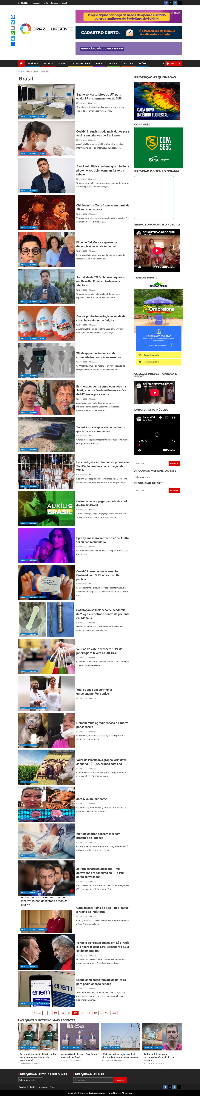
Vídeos (42, 708)
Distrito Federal (80, 63)
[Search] (163, 63)
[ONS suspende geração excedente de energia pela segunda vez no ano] (120, 1036)
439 (68, 1013)
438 (62, 1013)
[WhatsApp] (13, 33)
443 (95, 1013)
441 (82, 1013)
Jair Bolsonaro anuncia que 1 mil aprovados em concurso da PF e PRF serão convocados (100, 873)
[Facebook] (13, 17)
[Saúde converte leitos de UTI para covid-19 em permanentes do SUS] (46, 101)
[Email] (13, 27)
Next (114, 1013)
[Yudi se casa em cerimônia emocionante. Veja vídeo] (46, 693)
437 (55, 1013)
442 (88, 1013)
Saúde (142, 63)
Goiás (62, 63)
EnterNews (113, 1093)
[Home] (21, 63)
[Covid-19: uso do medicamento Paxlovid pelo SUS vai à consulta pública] (46, 582)
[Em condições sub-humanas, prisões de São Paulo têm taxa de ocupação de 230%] (46, 471)
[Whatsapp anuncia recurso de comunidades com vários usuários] (46, 360)
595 (106, 1013)
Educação (34, 1004)
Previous (37, 1013)
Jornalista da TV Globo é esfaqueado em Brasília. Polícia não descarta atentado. (100, 281)
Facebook (36, 3)
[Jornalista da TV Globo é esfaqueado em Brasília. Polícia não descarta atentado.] (46, 286)
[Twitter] (13, 22)
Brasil (100, 63)
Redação (93, 103)
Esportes (148, 1047)
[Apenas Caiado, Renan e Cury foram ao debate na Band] (79, 1036)
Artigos (48, 63)
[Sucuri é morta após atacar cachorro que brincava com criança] (46, 434)
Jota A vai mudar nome (91, 799)
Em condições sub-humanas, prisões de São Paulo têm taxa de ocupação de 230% (102, 466)
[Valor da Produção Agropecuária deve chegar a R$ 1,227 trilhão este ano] (46, 767)
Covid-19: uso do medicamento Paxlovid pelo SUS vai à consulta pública (98, 575)
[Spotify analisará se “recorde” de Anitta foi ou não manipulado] (46, 545)
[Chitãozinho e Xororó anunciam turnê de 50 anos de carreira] (46, 212)
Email (64, 3)
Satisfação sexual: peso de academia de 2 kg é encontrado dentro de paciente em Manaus (102, 614)
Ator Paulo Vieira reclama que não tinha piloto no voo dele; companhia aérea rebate (102, 170)
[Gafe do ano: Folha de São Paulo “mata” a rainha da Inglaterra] (46, 915)
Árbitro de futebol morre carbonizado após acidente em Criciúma (159, 1057)
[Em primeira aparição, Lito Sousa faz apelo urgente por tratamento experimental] (38, 1036)
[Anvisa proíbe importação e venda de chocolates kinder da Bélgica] (46, 323)
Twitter (46, 3)
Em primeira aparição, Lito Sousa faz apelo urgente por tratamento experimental (38, 1057)
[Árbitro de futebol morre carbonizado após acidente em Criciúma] (162, 1036)
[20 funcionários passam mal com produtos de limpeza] (46, 841)
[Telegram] (13, 38)
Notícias (33, 63)
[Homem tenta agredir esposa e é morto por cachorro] (46, 730)
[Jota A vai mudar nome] (46, 804)
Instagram (55, 3)
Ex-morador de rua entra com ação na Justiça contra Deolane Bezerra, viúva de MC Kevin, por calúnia (101, 390)
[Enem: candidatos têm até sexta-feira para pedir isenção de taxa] (46, 989)
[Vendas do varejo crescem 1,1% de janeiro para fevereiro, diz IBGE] (46, 656)
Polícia (113, 63)
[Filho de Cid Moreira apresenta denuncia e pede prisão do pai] (46, 249)
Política (128, 63)
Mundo (32, 930)
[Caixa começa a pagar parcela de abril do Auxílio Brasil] (46, 508)
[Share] (13, 44)
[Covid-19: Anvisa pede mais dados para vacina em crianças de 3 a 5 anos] (46, 138)
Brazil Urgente (44, 39)
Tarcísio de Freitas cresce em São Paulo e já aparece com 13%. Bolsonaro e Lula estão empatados (102, 946)
